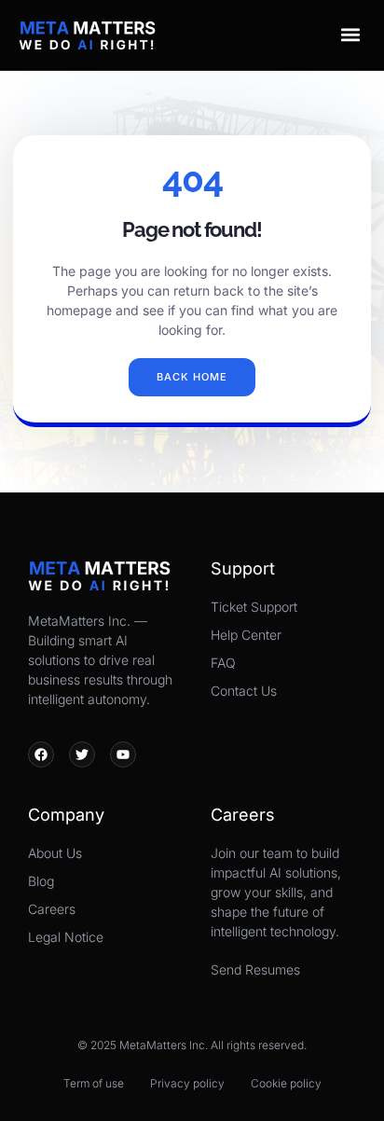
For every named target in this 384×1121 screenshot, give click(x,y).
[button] (350, 35)
